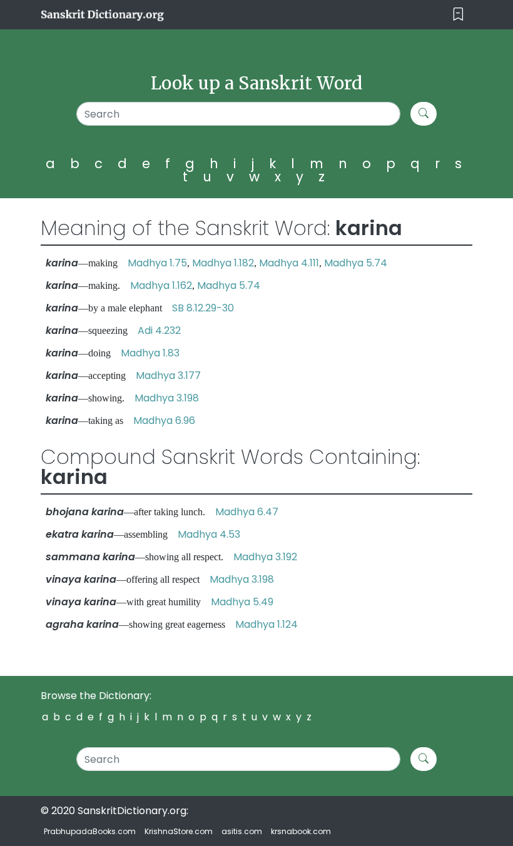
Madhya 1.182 (223, 263)
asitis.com (241, 831)
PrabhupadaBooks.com (90, 831)
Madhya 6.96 (164, 420)
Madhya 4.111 (289, 263)
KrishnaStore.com (179, 831)
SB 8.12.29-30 (203, 308)
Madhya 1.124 (266, 624)
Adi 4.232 (159, 330)
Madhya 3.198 (167, 398)
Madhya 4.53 (209, 534)
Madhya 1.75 (157, 263)
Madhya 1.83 (150, 353)
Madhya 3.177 (168, 375)
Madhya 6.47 (246, 512)
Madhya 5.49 (242, 602)
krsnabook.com (301, 831)
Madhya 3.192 (265, 557)
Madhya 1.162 (161, 285)
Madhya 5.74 (355, 263)
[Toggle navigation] (458, 15)
